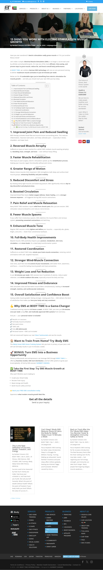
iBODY (49, 523)
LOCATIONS (79, 9)
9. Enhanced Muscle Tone (20, 106)
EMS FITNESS (33, 529)
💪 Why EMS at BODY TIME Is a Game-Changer (27, 121)
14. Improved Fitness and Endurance (24, 116)
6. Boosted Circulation (19, 99)
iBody (30, 461)
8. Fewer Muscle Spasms (20, 103)
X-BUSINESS (68, 527)
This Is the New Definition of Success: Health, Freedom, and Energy (21, 448)
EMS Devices (22, 459)
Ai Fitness (82, 556)
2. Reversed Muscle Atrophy (21, 91)
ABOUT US (45, 9)
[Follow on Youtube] (84, 141)
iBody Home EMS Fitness (20, 464)
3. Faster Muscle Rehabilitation (22, 93)
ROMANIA (18, 556)
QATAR (31, 556)
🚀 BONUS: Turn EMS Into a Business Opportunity (28, 125)
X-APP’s (48, 526)
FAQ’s (83, 540)
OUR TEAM (85, 537)
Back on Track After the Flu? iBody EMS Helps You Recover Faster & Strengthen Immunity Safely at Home (80, 433)
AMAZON (58, 556)
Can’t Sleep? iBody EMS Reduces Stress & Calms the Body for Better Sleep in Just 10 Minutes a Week (51, 433)
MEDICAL (15, 466)
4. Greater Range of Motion (21, 95)
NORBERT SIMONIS (56, 567)
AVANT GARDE (51, 547)
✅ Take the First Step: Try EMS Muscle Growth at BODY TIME (32, 127)
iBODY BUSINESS (69, 530)
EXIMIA (31, 520)
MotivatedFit (50, 543)
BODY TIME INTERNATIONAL (30, 567)
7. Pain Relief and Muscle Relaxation (23, 101)
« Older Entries (15, 498)
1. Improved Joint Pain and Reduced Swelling (26, 89)
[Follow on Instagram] (80, 141)
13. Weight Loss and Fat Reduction (23, 114)
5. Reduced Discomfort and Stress (23, 97)
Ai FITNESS (32, 523)
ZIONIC (31, 539)
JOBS (65, 518)
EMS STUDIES (85, 543)
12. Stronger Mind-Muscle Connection (24, 112)
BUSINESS (56, 9)
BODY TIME (82, 134)
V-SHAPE (32, 526)
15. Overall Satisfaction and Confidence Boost (26, 118)
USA (25, 556)
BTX (65, 524)
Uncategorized (52, 45)
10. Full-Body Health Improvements (24, 108)
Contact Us (77, 565)
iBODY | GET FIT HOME (71, 556)
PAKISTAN (39, 556)
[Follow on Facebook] (88, 141)
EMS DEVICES (50, 515)
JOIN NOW (92, 9)
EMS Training (23, 461)
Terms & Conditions (17, 565)
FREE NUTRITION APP (51, 530)
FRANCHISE (67, 515)
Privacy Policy (30, 565)
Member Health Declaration (46, 565)
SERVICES (22, 9)
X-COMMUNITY (51, 540)
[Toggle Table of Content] (45, 86)
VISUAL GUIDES (34, 542)
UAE (11, 556)
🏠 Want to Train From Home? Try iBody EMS (26, 123)
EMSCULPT (32, 536)
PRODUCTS (33, 9)
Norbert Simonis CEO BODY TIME (23, 45)
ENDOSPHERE (33, 532)
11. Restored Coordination (21, 110)
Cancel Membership (64, 565)
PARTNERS (67, 9)
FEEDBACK (67, 521)
